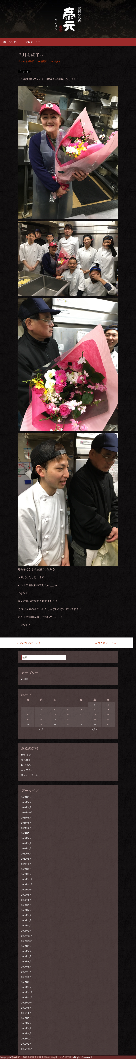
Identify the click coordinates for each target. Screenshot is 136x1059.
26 (55, 724)
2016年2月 (26, 1038)
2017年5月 (26, 966)
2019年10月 (27, 889)
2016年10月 (27, 1002)
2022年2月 (26, 848)
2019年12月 (27, 879)
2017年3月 (26, 976)
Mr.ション (26, 754)
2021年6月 (26, 853)
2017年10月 (27, 940)
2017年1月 (26, 987)
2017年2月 (26, 982)
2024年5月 (26, 833)
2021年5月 (26, 858)
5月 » (94, 729)
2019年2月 (26, 920)
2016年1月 (26, 1043)
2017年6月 (26, 961)
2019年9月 (26, 894)
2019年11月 (27, 884)
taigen (56, 61)
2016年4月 (26, 1033)
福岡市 (43, 61)
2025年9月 (26, 797)
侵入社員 (26, 759)
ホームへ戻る (10, 41)
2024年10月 (27, 812)
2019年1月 (26, 925)
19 (55, 719)
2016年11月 (27, 997)
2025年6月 (26, 802)
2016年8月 (26, 1012)
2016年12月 (27, 992)
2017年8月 (26, 951)
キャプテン (27, 770)
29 (95, 724)
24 (28, 724)
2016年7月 (26, 1018)
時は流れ (26, 764)
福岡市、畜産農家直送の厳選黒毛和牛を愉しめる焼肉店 (42, 1057)
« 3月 (41, 729)
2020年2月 (26, 869)
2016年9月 (26, 1007)
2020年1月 (26, 874)
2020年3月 (26, 863)
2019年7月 (26, 905)
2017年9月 (26, 946)
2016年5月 (26, 1028)
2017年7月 (26, 956)
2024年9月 (26, 817)
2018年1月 (26, 930)
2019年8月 (26, 899)
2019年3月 (26, 915)
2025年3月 (26, 807)
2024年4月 (26, 838)
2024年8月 (26, 822)
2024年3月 (26, 843)
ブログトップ (32, 41)
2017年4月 (26, 971)
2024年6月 (26, 827)
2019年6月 (26, 910)
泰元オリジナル (29, 775)
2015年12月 (27, 1048)
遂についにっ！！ (28, 642)
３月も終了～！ (105, 642)
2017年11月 (27, 935)
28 (81, 724)
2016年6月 (26, 1023)
